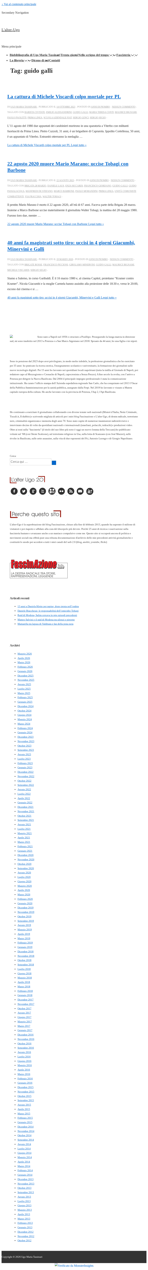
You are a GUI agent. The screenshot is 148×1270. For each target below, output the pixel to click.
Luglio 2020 (24, 877)
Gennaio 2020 (25, 903)
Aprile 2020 (24, 890)
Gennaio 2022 (25, 802)
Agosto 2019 (24, 925)
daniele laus (55, 185)
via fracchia (33, 196)
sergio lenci (81, 117)
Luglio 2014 (24, 1148)
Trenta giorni (69, 55)
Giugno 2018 (24, 973)
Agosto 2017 (24, 1012)
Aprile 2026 (24, 658)
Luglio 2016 (24, 1056)
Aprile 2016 (24, 1069)
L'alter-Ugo (11, 30)
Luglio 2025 (24, 688)
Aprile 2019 (24, 934)
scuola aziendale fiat (58, 117)
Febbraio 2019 (25, 942)
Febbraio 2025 (25, 697)
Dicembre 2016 (26, 1034)
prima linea (35, 117)
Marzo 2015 (24, 1113)
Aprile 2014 (24, 1161)
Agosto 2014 (24, 1144)
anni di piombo (100, 106)
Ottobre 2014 (24, 1135)
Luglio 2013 (24, 1201)
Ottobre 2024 (24, 710)
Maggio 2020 (25, 885)
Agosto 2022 (24, 789)
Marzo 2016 (24, 1074)
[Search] (54, 463)
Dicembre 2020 (26, 855)
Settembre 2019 (26, 920)
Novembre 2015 (26, 1091)
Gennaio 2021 (25, 850)
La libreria (17, 60)
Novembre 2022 (26, 776)
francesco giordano (97, 185)
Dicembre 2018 (26, 951)
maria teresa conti (101, 112)
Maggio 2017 (25, 1021)
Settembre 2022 (26, 785)
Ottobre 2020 (24, 863)
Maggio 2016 (25, 1065)
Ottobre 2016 (24, 1043)
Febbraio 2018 (25, 991)
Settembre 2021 (26, 820)
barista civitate (34, 112)
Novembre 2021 (26, 811)
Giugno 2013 (24, 1205)
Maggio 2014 (25, 1157)
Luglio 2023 (24, 758)
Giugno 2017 (24, 1017)
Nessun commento (123, 106)
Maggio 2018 (25, 977)
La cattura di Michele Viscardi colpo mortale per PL (64, 96)
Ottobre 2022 (24, 780)
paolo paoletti (16, 117)
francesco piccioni (55, 264)
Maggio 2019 (25, 929)
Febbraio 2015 (25, 1117)
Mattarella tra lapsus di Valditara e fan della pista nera (45, 623)
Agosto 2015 (24, 1104)
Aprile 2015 (24, 1109)
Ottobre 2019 (24, 916)
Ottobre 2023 (24, 745)
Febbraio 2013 (25, 1222)
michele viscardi (18, 270)
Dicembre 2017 (26, 999)
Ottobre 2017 (24, 1008)
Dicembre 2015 (26, 1087)
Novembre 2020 (26, 859)
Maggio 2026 (25, 653)
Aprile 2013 (24, 1214)
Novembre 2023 (26, 741)
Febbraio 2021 (25, 846)
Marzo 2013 (24, 1218)
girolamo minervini (82, 264)
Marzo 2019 (24, 938)
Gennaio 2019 (25, 947)
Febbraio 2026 (25, 666)
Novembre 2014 (26, 1131)
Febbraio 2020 (25, 898)
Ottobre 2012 (24, 1240)
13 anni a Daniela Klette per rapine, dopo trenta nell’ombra (48, 606)
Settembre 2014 (26, 1139)
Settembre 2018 (26, 964)
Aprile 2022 (24, 798)
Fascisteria (123, 55)
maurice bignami (126, 112)
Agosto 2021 (24, 824)
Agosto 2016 (24, 1052)
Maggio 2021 (25, 833)
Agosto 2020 (24, 872)
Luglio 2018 (24, 969)
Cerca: (13, 456)
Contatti (54, 60)
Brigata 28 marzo (35, 185)
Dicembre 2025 (26, 675)
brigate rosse (33, 264)
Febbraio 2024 (25, 728)
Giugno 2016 (24, 1061)
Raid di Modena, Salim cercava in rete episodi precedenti (47, 615)
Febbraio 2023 (25, 763)
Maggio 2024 (25, 719)
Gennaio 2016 (25, 1082)
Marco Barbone (64, 191)
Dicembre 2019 (26, 907)
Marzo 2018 (24, 986)
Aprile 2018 (24, 982)
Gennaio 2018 (25, 995)
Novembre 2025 (26, 679)
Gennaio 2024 (25, 732)
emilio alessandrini (59, 112)
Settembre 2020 (26, 868)
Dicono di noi (40, 60)
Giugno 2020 (24, 881)
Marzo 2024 (24, 723)
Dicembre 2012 (26, 1231)
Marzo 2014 (24, 1166)
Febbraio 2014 (25, 1170)
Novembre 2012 (26, 1236)
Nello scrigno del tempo (93, 55)
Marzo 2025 (24, 693)
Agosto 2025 (24, 684)
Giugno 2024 (24, 714)
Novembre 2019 (26, 912)
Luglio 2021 (24, 828)
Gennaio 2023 (25, 767)
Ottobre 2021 (24, 815)
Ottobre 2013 (24, 1187)
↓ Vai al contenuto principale (19, 4)
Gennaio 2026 (25, 671)
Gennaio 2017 (25, 1030)
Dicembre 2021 (26, 806)
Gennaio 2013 (25, 1227)
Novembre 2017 (26, 1004)
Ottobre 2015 (24, 1096)
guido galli (80, 112)
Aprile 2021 (24, 837)
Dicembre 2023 (26, 736)
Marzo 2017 (24, 1026)
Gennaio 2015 (25, 1122)
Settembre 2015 (26, 1100)
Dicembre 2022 (26, 771)
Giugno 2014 (24, 1152)
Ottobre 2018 (24, 960)
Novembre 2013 (26, 1183)
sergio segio (98, 117)
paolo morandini (86, 191)
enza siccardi (74, 185)
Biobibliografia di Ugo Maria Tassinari (35, 55)
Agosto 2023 (24, 754)
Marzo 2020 (24, 894)
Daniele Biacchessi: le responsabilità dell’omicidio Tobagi (48, 610)
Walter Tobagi (52, 196)
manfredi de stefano (39, 191)
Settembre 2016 (26, 1047)
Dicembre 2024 (26, 706)
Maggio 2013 (25, 1209)
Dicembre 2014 (26, 1126)
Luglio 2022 (24, 793)
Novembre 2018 (26, 955)
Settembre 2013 (26, 1192)
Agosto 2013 (24, 1196)
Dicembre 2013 (26, 1179)
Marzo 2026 (24, 662)
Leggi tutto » (47, 145)
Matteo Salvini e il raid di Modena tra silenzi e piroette (46, 619)
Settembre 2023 (26, 749)
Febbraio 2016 (25, 1078)
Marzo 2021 (24, 842)
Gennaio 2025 (25, 701)
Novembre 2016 (26, 1039)
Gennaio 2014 (25, 1174)
